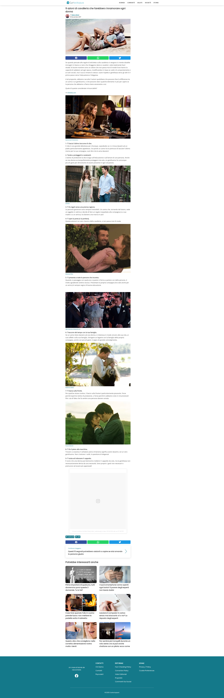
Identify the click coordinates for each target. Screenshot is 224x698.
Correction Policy (121, 670)
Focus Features (69, 445)
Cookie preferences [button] (146, 670)
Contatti (99, 670)
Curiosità (131, 3)
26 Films (67, 203)
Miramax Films (69, 274)
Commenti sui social (123, 681)
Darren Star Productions (71, 140)
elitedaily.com (72, 92)
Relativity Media (69, 387)
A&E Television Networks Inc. (72, 329)
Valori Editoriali (121, 674)
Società (148, 3)
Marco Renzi (75, 15)
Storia (156, 3)
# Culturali (70, 537)
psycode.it (99, 674)
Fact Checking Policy (123, 667)
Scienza (122, 3)
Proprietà (118, 678)
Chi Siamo (100, 667)
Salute (139, 3)
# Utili (78, 537)
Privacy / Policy (145, 667)
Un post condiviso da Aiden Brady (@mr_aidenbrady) (87, 531)
